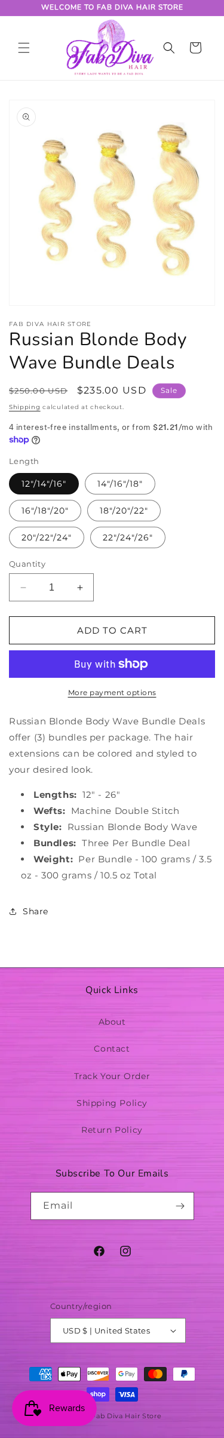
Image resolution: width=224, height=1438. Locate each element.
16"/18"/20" (45, 510)
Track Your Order (112, 1076)
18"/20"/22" (124, 510)
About (112, 1021)
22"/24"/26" (128, 537)
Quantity (27, 564)
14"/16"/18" (120, 483)
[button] (24, 48)
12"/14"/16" (44, 483)
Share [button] (35, 911)
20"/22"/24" (47, 537)
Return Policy (112, 1129)
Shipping (25, 407)
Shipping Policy (112, 1103)
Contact (112, 1048)
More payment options (112, 692)
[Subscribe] (180, 1206)
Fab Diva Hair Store (126, 1416)
